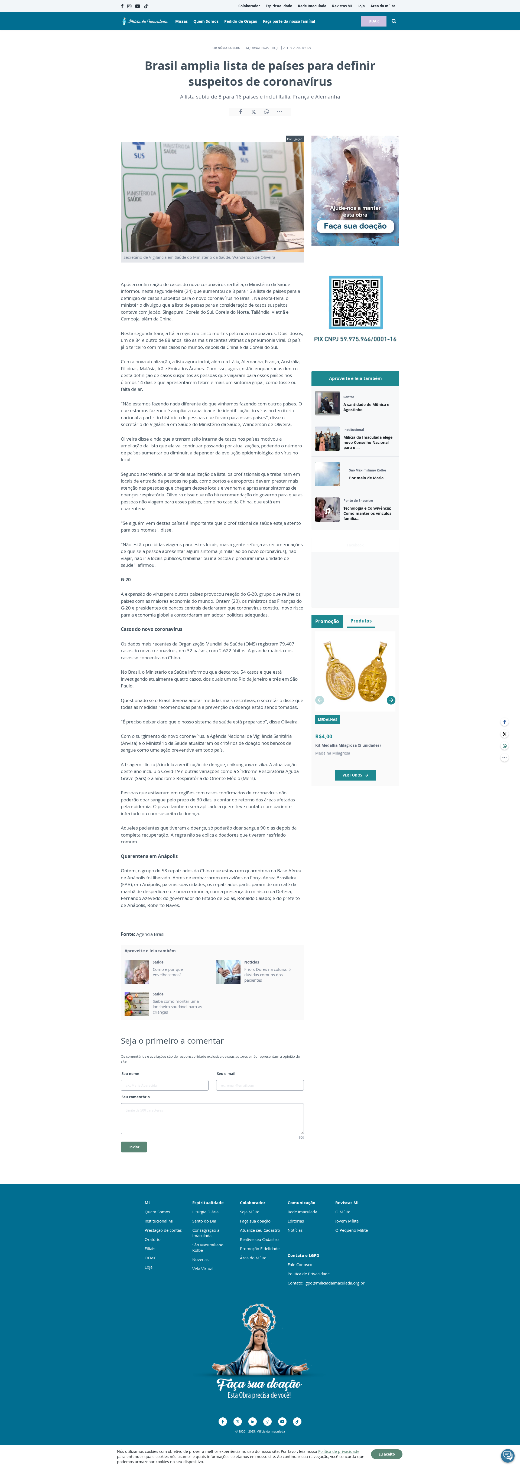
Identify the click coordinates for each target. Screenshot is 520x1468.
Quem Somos (157, 1211)
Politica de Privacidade (309, 1273)
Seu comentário (136, 1097)
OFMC (150, 1257)
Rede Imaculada (302, 1211)
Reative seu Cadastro (259, 1239)
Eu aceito (387, 1454)
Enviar (133, 1147)
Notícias (295, 1230)
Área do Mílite (253, 1257)
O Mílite (342, 1211)
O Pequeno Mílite (351, 1230)
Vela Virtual (202, 1268)
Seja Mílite (249, 1211)
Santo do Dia (204, 1221)
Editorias (296, 1221)
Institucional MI (159, 1221)
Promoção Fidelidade (260, 1248)
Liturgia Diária (205, 1211)
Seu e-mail (226, 1073)
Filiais (150, 1248)
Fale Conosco (300, 1264)
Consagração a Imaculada (205, 1232)
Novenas (200, 1259)
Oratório (153, 1239)
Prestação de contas (163, 1230)
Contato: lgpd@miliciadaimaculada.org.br (326, 1283)
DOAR (374, 21)
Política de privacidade (338, 1451)
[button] (391, 700)
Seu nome (130, 1073)
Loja (148, 1267)
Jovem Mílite (347, 1221)
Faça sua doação (255, 1221)
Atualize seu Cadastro (260, 1230)
